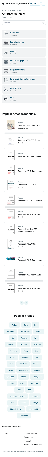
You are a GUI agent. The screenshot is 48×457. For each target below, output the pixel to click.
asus (22, 383)
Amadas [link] (22, 10)
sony (26, 325)
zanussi (34, 396)
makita (10, 344)
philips (14, 325)
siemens (24, 338)
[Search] (43, 22)
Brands (12, 10)
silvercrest (24, 416)
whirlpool (25, 357)
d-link (23, 403)
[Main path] (24, 426)
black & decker (16, 409)
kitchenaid (33, 409)
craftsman (23, 370)
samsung (10, 331)
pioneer (37, 370)
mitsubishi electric (17, 396)
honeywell (37, 377)
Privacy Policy (29, 441)
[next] (26, 303)
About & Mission (30, 433)
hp (35, 338)
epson (10, 370)
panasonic (25, 331)
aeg (37, 357)
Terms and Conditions (33, 445)
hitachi (23, 377)
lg (35, 325)
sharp (26, 351)
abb (29, 390)
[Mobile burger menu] (43, 4)
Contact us (28, 437)
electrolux (23, 344)
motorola (34, 383)
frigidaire (23, 364)
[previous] (22, 303)
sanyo (35, 403)
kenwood (10, 377)
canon (36, 364)
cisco (12, 403)
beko (12, 383)
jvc (36, 351)
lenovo (12, 357)
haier (19, 390)
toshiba (37, 344)
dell (11, 364)
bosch (38, 331)
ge (13, 338)
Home (4, 10)
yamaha (13, 351)
